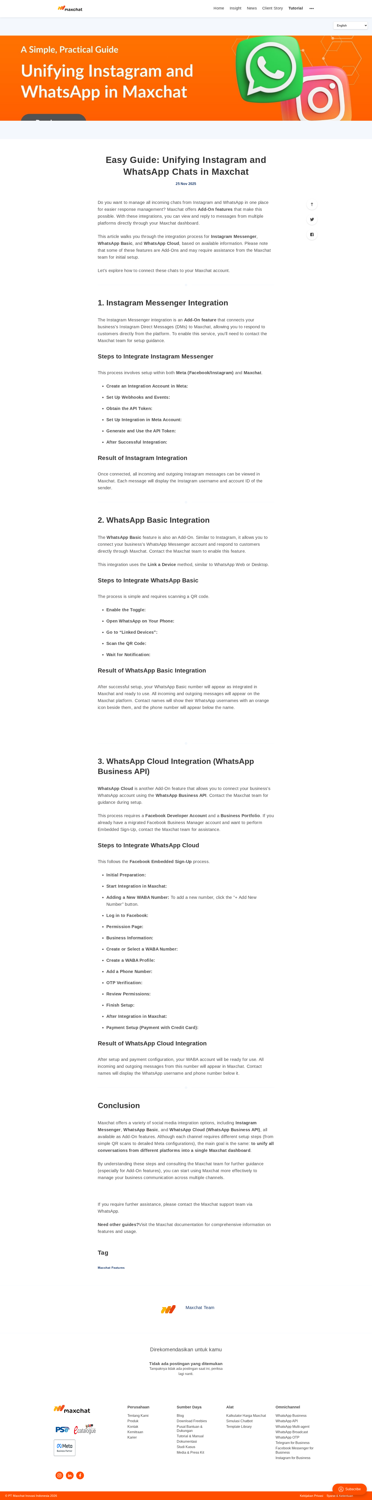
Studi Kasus (186, 1447)
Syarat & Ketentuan (340, 1495)
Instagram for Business (293, 1458)
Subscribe (353, 1489)
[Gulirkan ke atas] (312, 204)
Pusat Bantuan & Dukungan (190, 1429)
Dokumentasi (187, 1441)
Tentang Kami (138, 1415)
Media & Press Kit (190, 1452)
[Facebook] (312, 234)
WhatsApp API (287, 1421)
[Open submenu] (311, 8)
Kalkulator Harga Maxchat (246, 1415)
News (252, 8)
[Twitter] (312, 219)
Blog (180, 1415)
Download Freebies (192, 1421)
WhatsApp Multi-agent (292, 1426)
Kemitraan (135, 1432)
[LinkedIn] (70, 1475)
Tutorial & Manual (190, 1436)
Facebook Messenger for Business (294, 1450)
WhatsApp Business (291, 1415)
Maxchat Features (111, 1267)
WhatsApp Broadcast (292, 1432)
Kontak (132, 1426)
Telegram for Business (293, 1443)
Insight (236, 8)
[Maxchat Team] (168, 1309)
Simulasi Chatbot (239, 1421)
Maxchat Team (200, 1307)
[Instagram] (59, 1475)
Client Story (272, 8)
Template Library (239, 1426)
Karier (132, 1437)
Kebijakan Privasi (311, 1495)
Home (219, 8)
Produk (132, 1421)
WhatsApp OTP (287, 1437)
